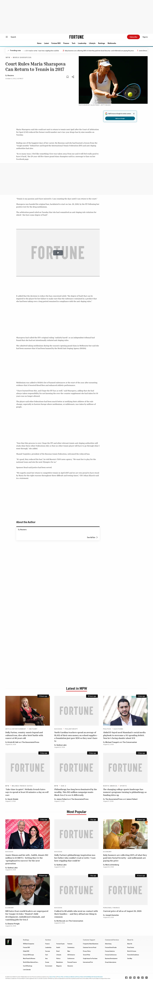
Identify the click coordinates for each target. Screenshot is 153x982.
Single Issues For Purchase (90, 958)
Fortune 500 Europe (28, 954)
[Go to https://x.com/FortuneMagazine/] (130, 977)
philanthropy (71, 729)
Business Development (111, 958)
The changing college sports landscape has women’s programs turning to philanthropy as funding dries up (125, 792)
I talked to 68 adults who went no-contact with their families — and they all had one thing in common (76, 914)
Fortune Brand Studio (111, 947)
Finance (66, 43)
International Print (88, 962)
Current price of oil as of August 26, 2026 (122, 911)
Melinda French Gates (22, 786)
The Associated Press (30, 742)
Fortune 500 (56, 43)
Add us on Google (120, 118)
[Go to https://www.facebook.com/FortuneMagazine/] (126, 977)
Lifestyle (92, 43)
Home (39, 43)
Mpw (68, 951)
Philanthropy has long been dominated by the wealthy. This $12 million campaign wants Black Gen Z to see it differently (75, 792)
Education (70, 966)
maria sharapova (22, 57)
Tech (73, 43)
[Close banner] (134, 114)
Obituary (33, 729)
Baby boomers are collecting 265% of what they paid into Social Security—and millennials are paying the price (81, 51)
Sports (123, 786)
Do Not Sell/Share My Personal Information (93, 976)
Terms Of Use (86, 954)
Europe (47, 962)
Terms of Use (52, 976)
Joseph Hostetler (112, 915)
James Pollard (62, 799)
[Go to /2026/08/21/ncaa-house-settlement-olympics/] (125, 768)
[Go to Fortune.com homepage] (76, 37)
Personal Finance (111, 907)
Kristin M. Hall (13, 742)
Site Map (129, 958)
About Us (129, 943)
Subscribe (133, 37)
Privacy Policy (87, 951)
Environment (48, 966)
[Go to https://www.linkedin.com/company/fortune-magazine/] (134, 977)
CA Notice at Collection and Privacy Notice (73, 976)
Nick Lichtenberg (112, 865)
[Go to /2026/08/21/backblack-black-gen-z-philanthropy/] (76, 768)
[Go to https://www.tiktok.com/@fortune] (142, 977)
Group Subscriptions (110, 962)
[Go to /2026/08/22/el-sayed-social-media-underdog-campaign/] (125, 711)
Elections (118, 729)
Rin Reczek (61, 921)
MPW (8, 57)
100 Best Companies (28, 943)
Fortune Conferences (110, 954)
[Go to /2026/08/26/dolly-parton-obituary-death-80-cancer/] (27, 711)
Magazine (59, 966)
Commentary (70, 947)
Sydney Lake (62, 745)
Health (58, 947)
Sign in (145, 37)
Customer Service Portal (89, 947)
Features (69, 943)
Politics (107, 729)
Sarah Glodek (13, 799)
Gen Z (63, 786)
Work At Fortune (131, 951)
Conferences (70, 958)
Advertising (108, 943)
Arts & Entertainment (15, 729)
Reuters (11, 75)
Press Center (130, 947)
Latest (46, 43)
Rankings (101, 43)
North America (110, 786)
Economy (107, 851)
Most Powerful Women (29, 958)
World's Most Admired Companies (32, 962)
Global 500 (26, 951)
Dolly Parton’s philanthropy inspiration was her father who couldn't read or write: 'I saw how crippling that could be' (75, 858)
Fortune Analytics (110, 951)
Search (13, 37)
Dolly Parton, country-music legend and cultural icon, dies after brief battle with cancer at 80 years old (24, 735)
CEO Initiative (71, 954)
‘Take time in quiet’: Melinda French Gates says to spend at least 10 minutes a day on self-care (27, 792)
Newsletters (59, 962)
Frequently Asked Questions (90, 943)
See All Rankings (27, 966)
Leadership (82, 43)
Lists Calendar (27, 969)
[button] (39, 43)
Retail (58, 951)
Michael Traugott (112, 742)
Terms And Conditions (133, 954)
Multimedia (112, 43)
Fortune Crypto (60, 943)
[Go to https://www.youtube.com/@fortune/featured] (146, 977)
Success (58, 729)
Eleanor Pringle (14, 924)
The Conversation (130, 742)
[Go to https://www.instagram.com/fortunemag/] (138, 977)
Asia (46, 958)
